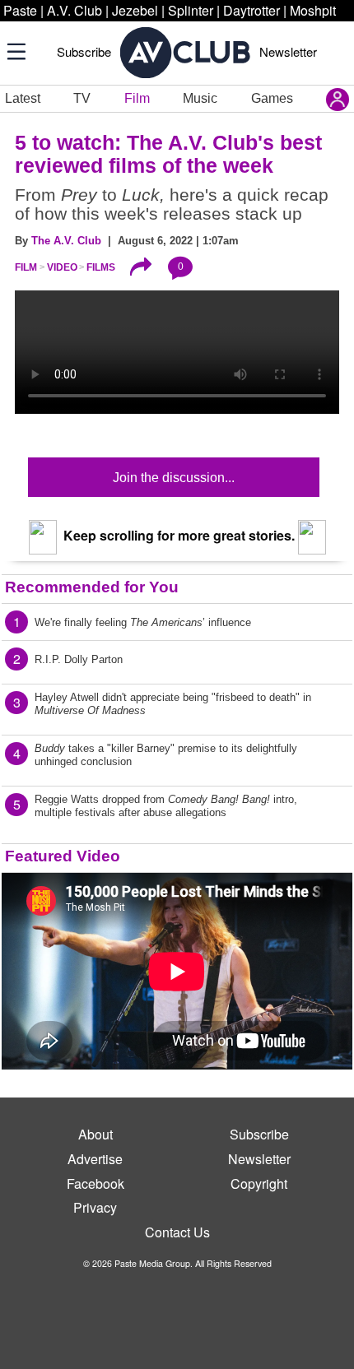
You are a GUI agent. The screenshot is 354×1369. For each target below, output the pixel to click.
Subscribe (84, 51)
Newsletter (288, 51)
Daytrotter (251, 10)
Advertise (95, 1158)
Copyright (259, 1183)
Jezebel (135, 10)
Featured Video (62, 856)
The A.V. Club (66, 240)
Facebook (95, 1183)
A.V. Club (74, 10)
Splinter (190, 10)
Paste (20, 10)
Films (100, 267)
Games (272, 98)
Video (62, 267)
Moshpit (313, 10)
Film (137, 98)
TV (82, 98)
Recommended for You (92, 587)
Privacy (95, 1207)
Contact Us (177, 1232)
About (95, 1134)
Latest (22, 98)
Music (200, 98)
